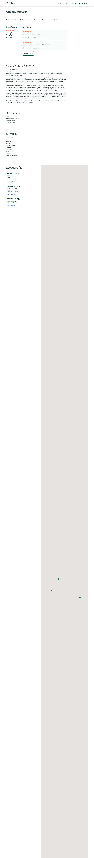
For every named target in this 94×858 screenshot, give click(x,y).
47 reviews (9, 37)
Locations (29, 19)
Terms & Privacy (53, 19)
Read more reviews (28, 53)
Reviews (44, 19)
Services (22, 19)
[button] (58, 579)
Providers (37, 19)
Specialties (14, 19)
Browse (60, 3)
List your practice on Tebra (79, 3)
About (7, 19)
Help (66, 3)
